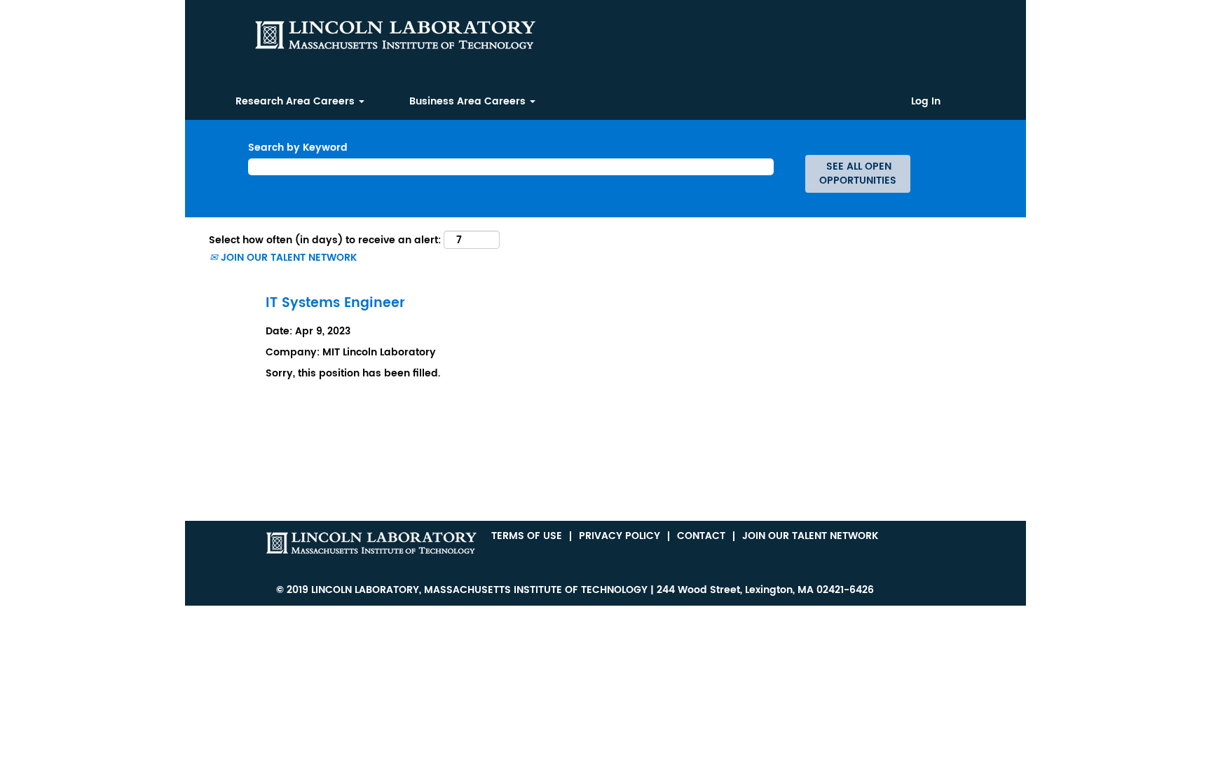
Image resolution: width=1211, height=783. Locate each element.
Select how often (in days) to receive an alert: (325, 240)
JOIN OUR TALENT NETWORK (287, 258)
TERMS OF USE (526, 536)
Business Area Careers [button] (468, 101)
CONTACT (701, 536)
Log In (925, 101)
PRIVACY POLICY (619, 536)
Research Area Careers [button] (296, 101)
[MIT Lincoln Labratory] (371, 542)
